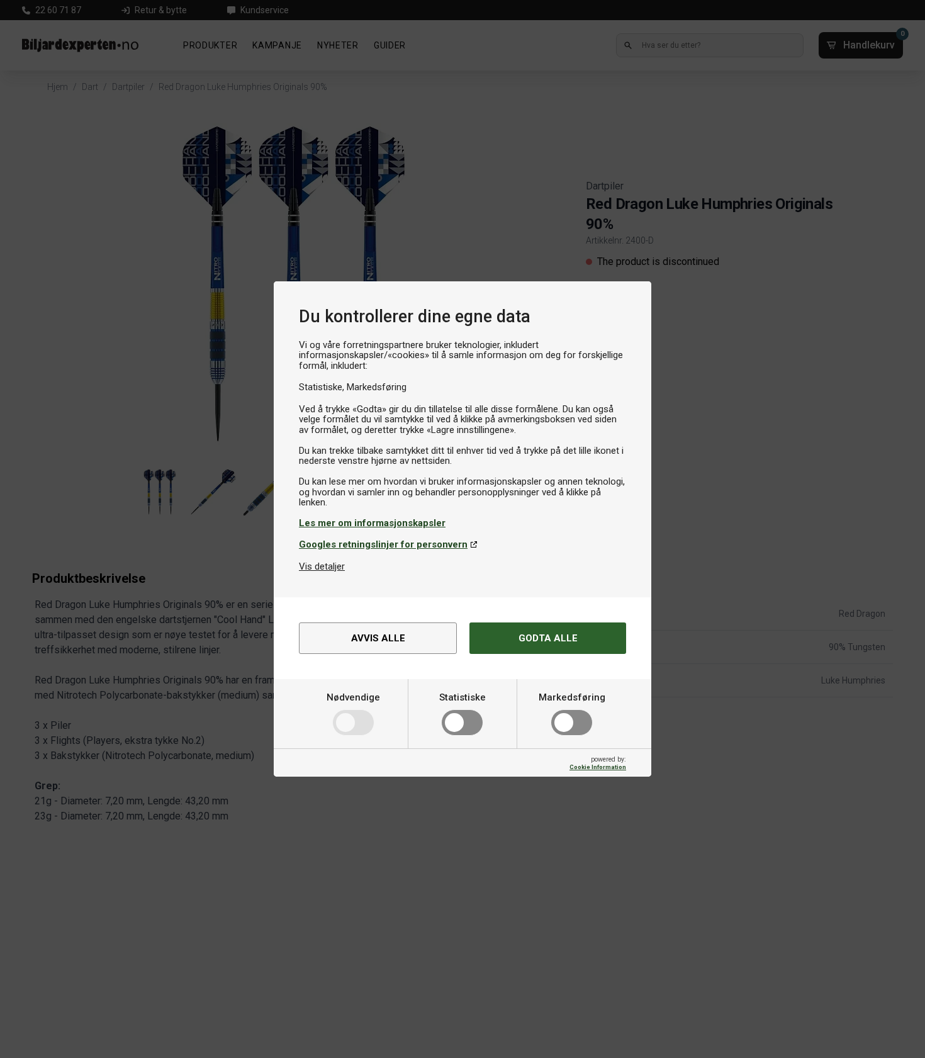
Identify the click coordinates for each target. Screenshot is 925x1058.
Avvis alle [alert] (378, 638)
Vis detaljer (322, 566)
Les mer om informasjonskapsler (372, 523)
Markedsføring (572, 697)
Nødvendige (353, 697)
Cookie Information (597, 766)
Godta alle (548, 638)
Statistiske (462, 697)
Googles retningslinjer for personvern (383, 544)
